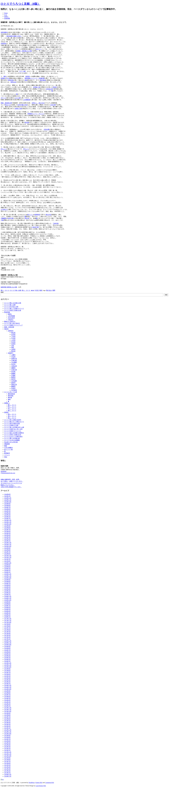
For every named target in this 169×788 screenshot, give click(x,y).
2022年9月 (7, 548)
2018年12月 (7, 596)
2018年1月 (7, 617)
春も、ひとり (12, 410)
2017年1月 (7, 639)
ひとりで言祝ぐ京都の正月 (12, 434)
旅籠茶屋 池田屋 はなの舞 (9, 287)
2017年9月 (7, 624)
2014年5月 (7, 698)
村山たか (8, 105)
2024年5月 (7, 511)
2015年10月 (7, 667)
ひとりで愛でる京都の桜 (12, 438)
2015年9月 (7, 668)
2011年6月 (7, 763)
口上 (5, 14)
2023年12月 (7, 520)
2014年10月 (7, 689)
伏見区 (13, 343)
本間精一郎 (36, 87)
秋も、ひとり (12, 407)
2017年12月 (7, 618)
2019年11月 (7, 576)
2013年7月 (7, 717)
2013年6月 (7, 719)
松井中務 (10, 218)
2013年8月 (7, 715)
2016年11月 (7, 642)
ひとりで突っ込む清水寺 (12, 323)
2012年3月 (7, 746)
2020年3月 (7, 568)
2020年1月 (7, 572)
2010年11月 (7, 776)
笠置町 (13, 375)
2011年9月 (7, 757)
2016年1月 (7, 661)
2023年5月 (7, 533)
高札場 (27, 218)
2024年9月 (7, 503)
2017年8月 (7, 626)
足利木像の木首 (22, 105)
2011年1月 (7, 772)
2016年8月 (7, 648)
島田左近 (13, 82)
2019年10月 (7, 578)
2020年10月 (7, 563)
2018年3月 (7, 613)
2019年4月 (7, 589)
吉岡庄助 (10, 80)
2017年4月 (7, 633)
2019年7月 (7, 583)
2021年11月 (7, 557)
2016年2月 (7, 659)
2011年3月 (7, 769)
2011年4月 (7, 767)
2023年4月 (7, 535)
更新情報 (7, 18)
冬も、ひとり (12, 408)
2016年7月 (7, 650)
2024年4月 (7, 513)
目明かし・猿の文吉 (38, 103)
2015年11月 (7, 665)
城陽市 (13, 368)
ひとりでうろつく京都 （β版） (20, 3)
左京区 (13, 334)
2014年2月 (7, 704)
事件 (5, 76)
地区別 (6, 329)
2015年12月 (7, 663)
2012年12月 (7, 730)
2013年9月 (7, 713)
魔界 (53, 290)
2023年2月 (7, 539)
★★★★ (10, 395)
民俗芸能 (7, 312)
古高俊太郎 (49, 89)
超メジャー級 (8, 449)
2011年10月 (7, 756)
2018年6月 (7, 607)
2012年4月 (7, 745)
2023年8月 (7, 527)
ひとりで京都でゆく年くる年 (13, 429)
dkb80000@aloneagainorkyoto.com (8, 472)
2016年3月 (7, 657)
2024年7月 (7, 507)
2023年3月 (7, 537)
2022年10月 (7, 546)
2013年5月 (7, 720)
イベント (7, 455)
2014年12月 (7, 685)
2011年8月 (7, 759)
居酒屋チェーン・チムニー (35, 113)
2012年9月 (7, 735)
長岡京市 (14, 358)
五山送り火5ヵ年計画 (11, 442)
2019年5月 (7, 587)
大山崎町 (14, 362)
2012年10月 (7, 733)
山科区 (13, 349)
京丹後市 (14, 390)
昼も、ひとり (12, 416)
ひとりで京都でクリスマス (12, 431)
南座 (26, 80)
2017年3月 (7, 635)
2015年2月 (7, 681)
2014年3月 (7, 702)
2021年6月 (7, 561)
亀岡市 (13, 377)
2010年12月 (7, 774)
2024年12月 (7, 498)
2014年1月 (7, 706)
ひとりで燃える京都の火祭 (12, 303)
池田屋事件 (4, 32)
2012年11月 (7, 732)
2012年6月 (7, 741)
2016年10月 (7, 644)
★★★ (10, 397)
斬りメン (30, 214)
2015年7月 (7, 672)
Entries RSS (39, 782)
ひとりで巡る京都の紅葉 (12, 423)
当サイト (39, 49)
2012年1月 (7, 750)
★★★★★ (11, 394)
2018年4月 (7, 611)
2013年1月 (7, 728)
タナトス (3, 98)
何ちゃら (3, 149)
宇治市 (13, 356)
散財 (40, 290)
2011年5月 (7, 765)
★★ (32, 290)
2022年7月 (7, 552)
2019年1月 (7, 594)
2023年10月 (7, 524)
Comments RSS (49, 782)
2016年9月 (7, 646)
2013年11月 (7, 709)
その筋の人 (4, 209)
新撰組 (3, 78)
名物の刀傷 (18, 108)
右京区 (13, 342)
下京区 (13, 336)
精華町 (13, 373)
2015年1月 (7, 683)
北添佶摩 (46, 129)
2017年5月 (7, 631)
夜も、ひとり (26, 290)
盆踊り (10, 314)
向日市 (13, 364)
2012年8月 (7, 737)
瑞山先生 (48, 214)
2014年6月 (7, 696)
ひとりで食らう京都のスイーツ (14, 308)
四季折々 (7, 403)
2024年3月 (7, 514)
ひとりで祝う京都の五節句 (12, 420)
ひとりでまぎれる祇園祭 (12, 440)
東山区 (13, 332)
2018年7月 (7, 605)
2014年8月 (7, 693)
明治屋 (27, 122)
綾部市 (13, 382)
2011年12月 (7, 752)
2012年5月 (7, 743)
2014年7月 (7, 694)
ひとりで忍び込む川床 (11, 306)
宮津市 (13, 388)
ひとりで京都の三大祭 (11, 425)
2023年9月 (7, 526)
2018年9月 (7, 602)
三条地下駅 (35, 227)
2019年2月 (7, 592)
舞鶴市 (13, 386)
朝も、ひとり (12, 414)
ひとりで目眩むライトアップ (13, 325)
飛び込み (49, 290)
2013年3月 (7, 724)
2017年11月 (7, 620)
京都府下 (10, 353)
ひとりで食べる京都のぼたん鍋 (14, 427)
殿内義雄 (43, 80)
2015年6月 (7, 674)
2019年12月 (7, 574)
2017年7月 (7, 628)
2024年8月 (7, 505)
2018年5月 (7, 609)
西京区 (13, 351)
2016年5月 (7, 654)
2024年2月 (7, 516)
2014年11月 (7, 687)
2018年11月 (7, 598)
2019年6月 (7, 585)
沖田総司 (3, 43)
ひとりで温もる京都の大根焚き (14, 433)
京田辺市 (14, 366)
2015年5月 (7, 676)
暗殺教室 (37, 214)
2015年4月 (7, 678)
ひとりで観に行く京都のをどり (14, 421)
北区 (12, 345)
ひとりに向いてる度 (10, 392)
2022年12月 (7, 542)
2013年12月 (7, 707)
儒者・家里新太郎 (6, 103)
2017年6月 (7, 630)
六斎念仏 (10, 319)
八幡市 (13, 355)
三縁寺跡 (55, 223)
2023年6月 (7, 531)
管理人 (6, 16)
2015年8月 (7, 670)
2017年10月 (7, 622)
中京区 (37, 290)
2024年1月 (7, 518)
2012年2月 (7, 748)
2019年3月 (7, 591)
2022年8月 (7, 550)
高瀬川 (55, 87)
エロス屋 (17, 98)
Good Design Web (40, 785)
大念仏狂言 (11, 318)
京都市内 (10, 331)
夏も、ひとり (5, 290)
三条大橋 (53, 105)
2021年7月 (7, 559)
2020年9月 (7, 565)
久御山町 (14, 360)
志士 (7, 78)
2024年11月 (7, 500)
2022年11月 (7, 544)
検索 (2, 292)
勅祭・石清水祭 (9, 327)
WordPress (32, 782)
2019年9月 (7, 579)
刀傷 (2, 220)
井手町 (13, 371)
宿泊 (5, 457)
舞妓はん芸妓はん (9, 321)
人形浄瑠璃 (11, 316)
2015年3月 (7, 680)
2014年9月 (7, 691)
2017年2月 (7, 637)
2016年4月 (7, 655)
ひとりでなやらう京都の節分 (13, 436)
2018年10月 (7, 600)
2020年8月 (7, 566)
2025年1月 (7, 496)
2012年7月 (7, 739)
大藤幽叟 (3, 218)
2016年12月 (7, 641)
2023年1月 (7, 540)
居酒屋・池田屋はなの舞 (24, 51)
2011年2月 (7, 770)
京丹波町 (14, 381)
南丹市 (13, 379)
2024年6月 (7, 509)
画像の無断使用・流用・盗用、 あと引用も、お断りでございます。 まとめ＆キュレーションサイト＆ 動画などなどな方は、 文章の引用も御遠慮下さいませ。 (12, 483)
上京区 (13, 340)
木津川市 (14, 369)
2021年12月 (7, 555)
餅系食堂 (7, 453)
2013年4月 (7, 722)
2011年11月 (7, 754)
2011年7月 (7, 761)
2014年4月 (7, 700)
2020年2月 (7, 570)
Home (6, 13)
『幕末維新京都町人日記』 (13, 36)
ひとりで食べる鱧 (15, 290)
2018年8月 (7, 604)
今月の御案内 (8, 447)
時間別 (6, 412)
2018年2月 (7, 615)
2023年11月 (7, 522)
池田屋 (27, 76)
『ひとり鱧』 (22, 71)
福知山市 (14, 384)
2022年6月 (7, 553)
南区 (12, 347)
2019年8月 (7, 581)
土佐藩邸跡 (26, 99)
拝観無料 (7, 444)
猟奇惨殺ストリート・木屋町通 (34, 78)
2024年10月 (7, 502)
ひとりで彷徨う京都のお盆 (12, 310)
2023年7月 (7, 529)
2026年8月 (7, 494)
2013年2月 (7, 726)
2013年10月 (7, 711)
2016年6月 (7, 652)
